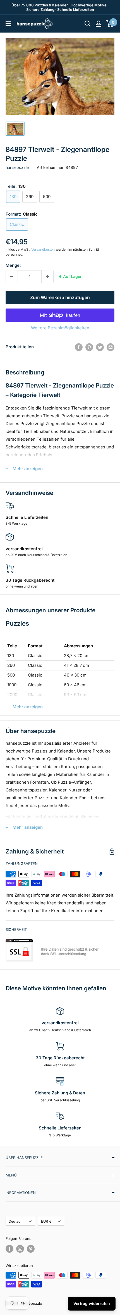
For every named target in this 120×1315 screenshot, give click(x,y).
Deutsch (16, 1221)
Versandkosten (43, 249)
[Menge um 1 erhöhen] (47, 276)
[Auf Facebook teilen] (79, 347)
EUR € (46, 1221)
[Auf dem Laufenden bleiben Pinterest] (31, 1249)
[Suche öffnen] (88, 24)
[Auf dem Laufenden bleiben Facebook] (9, 1249)
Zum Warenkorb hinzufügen (60, 297)
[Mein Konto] (98, 24)
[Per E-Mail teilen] (110, 347)
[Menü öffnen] (8, 23)
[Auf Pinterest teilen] (89, 347)
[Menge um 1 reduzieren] (12, 276)
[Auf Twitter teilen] (100, 347)
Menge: (13, 265)
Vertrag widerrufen (91, 1303)
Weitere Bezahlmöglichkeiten (60, 327)
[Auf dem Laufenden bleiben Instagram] (20, 1249)
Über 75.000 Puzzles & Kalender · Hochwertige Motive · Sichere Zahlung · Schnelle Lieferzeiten (60, 7)
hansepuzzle (17, 167)
